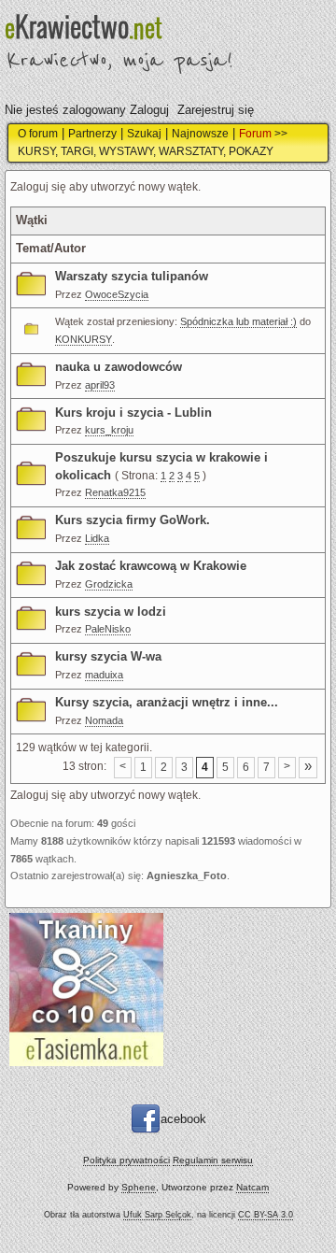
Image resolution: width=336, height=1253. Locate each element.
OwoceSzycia (116, 294)
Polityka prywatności (126, 1160)
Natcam (252, 1187)
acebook (183, 1119)
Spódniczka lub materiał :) (238, 321)
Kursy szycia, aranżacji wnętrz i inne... (166, 702)
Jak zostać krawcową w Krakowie (150, 566)
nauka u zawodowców (118, 367)
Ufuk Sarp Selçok (157, 1214)
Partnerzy (92, 133)
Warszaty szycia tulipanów (131, 276)
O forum (38, 133)
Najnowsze (200, 133)
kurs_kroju (109, 429)
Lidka (97, 538)
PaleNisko (108, 628)
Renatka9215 (115, 492)
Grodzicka (109, 584)
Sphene (138, 1187)
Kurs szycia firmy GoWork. (132, 520)
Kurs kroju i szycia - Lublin (133, 413)
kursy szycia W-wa (108, 656)
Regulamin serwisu (213, 1160)
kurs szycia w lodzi (110, 612)
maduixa (104, 674)
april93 (100, 385)
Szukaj (144, 133)
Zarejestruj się (215, 110)
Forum (255, 133)
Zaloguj (149, 110)
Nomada (104, 720)
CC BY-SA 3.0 (265, 1214)
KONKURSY (83, 339)
